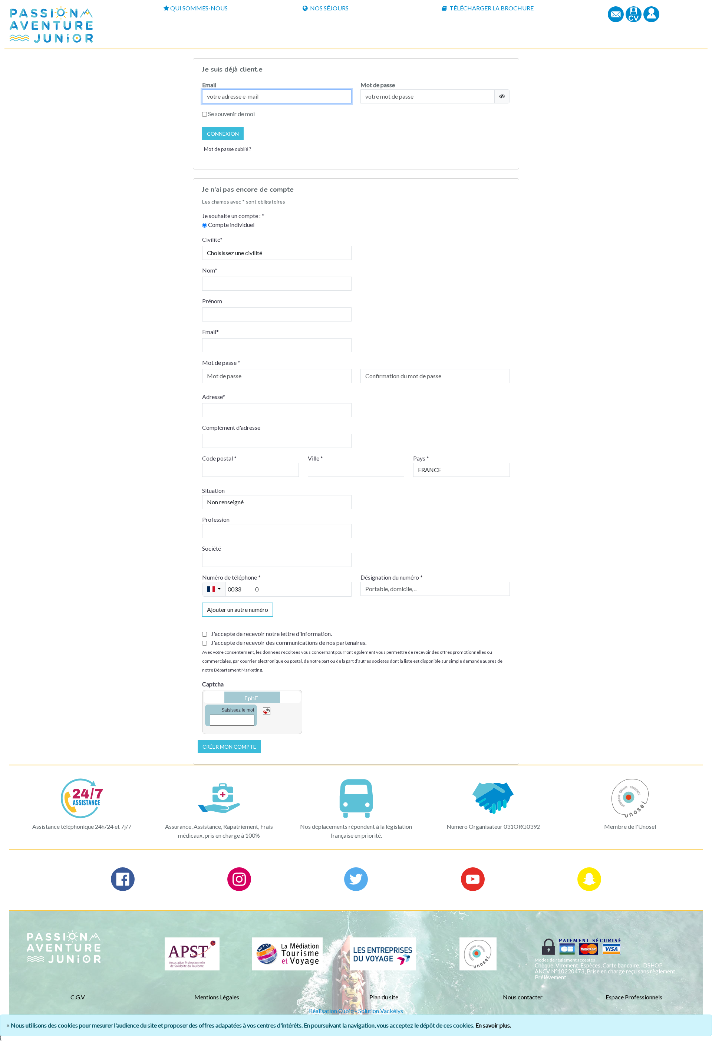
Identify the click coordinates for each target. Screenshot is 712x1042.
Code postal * (219, 458)
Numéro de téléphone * (231, 577)
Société (211, 548)
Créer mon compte (229, 746)
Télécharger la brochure (491, 7)
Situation (213, 490)
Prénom (212, 300)
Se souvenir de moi (231, 113)
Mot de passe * (221, 362)
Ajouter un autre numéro (237, 609)
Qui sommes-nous (199, 7)
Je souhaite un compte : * (233, 215)
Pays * (421, 458)
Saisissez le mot (237, 710)
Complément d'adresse (231, 427)
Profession (216, 519)
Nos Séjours (329, 7)
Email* (210, 331)
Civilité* (212, 239)
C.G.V (77, 996)
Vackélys (391, 1010)
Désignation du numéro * (391, 577)
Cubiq (346, 1010)
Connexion (223, 134)
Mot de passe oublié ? (227, 149)
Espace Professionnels (634, 996)
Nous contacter (523, 996)
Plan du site (383, 996)
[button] (651, 13)
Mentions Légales (216, 996)
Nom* (209, 270)
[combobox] (213, 589)
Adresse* (213, 396)
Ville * (315, 458)
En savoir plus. (493, 1025)
